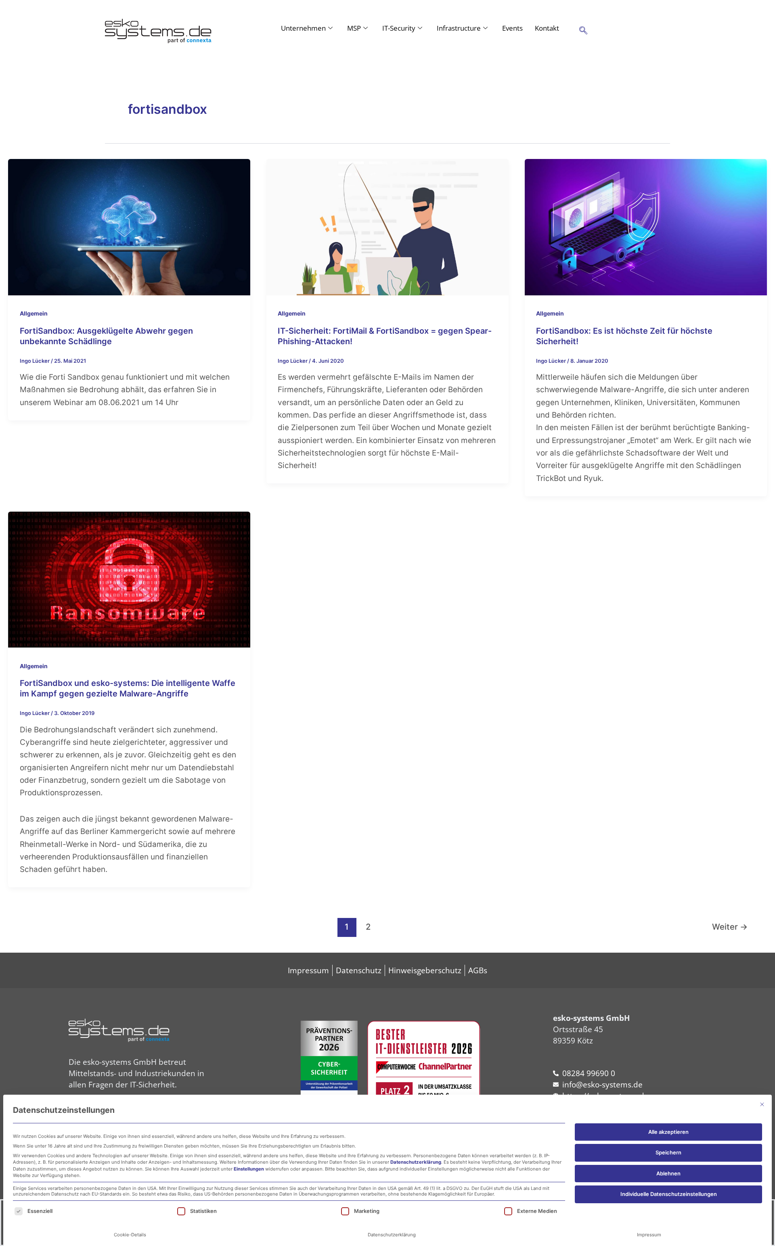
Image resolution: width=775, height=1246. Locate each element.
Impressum (649, 1235)
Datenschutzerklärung (415, 1162)
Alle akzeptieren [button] (668, 1132)
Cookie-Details (130, 1235)
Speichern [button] (668, 1152)
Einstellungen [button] (249, 1169)
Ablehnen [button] (668, 1173)
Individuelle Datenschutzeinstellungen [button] (668, 1194)
